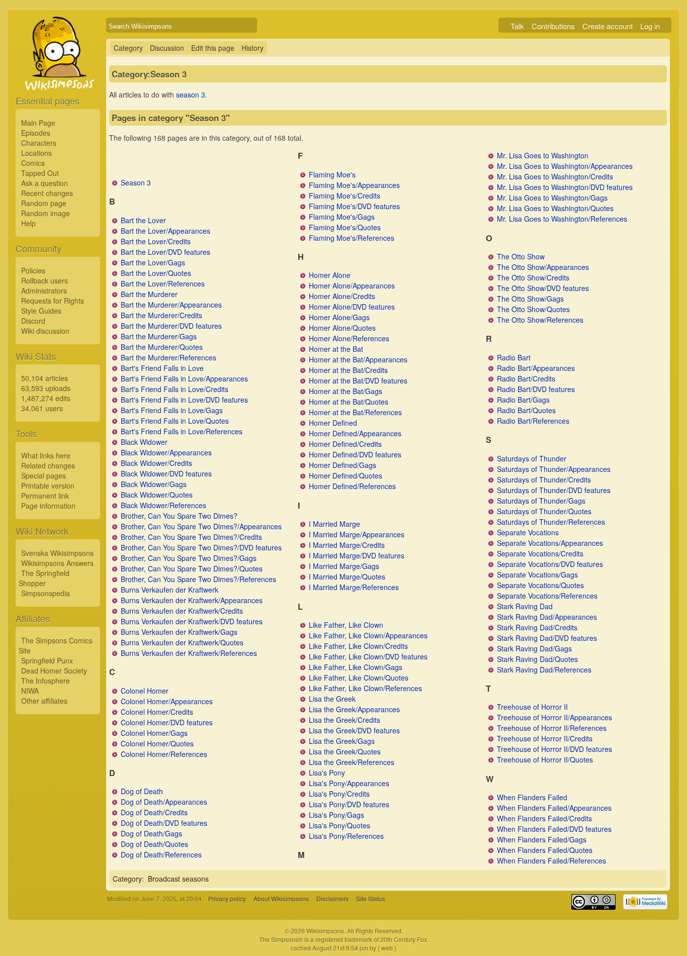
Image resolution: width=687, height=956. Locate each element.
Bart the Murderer (149, 294)
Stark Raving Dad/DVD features (547, 638)
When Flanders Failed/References (551, 860)
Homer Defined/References (352, 486)
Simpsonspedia (45, 593)
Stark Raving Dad (525, 606)
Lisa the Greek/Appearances (354, 709)
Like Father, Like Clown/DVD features (368, 656)
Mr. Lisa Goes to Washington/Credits (555, 176)
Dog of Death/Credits (154, 812)
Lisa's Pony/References (346, 836)
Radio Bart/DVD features (536, 389)
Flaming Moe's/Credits (344, 195)
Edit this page (212, 48)
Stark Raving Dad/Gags (534, 648)
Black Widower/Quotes (157, 495)
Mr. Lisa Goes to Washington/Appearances (565, 166)
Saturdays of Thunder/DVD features (554, 490)
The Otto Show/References (540, 320)
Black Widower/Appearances (166, 452)
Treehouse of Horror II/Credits (544, 738)
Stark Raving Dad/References (544, 669)
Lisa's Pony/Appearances (349, 783)
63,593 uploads (45, 388)
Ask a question (44, 183)
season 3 (190, 94)
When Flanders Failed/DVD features (554, 829)
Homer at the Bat (336, 349)
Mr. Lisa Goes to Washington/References (562, 219)
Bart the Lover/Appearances (165, 231)
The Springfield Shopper (44, 578)
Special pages (43, 475)
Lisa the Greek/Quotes (345, 751)
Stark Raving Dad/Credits (537, 627)
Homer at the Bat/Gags (345, 391)
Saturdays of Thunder (531, 458)
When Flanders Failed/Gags (541, 839)
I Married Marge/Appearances (356, 534)
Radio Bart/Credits (526, 378)
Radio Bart (514, 357)
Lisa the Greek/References (351, 762)
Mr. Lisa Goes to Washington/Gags (552, 198)
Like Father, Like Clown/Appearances (368, 635)
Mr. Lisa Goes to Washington (542, 155)
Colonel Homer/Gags (154, 733)
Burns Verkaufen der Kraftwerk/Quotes (182, 642)
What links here (45, 455)
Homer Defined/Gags (342, 465)
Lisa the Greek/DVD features (354, 730)
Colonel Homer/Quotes (157, 743)
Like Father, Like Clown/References (365, 688)
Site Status (370, 898)
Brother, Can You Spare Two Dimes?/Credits (191, 537)
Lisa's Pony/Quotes (339, 825)
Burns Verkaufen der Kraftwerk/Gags (179, 632)
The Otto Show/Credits (533, 277)
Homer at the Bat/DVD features (358, 380)
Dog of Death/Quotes (154, 844)
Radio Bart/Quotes (526, 410)
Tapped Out (40, 173)
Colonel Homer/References (164, 754)
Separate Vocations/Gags (537, 574)
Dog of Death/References (161, 854)
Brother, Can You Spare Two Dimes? (179, 516)
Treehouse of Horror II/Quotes (545, 759)
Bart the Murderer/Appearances (171, 305)
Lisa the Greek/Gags (342, 741)
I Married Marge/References (354, 587)
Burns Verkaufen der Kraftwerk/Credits (182, 611)
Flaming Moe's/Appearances (354, 185)
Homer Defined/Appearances (355, 433)
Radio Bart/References (533, 421)
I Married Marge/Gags (344, 566)
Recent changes (47, 193)
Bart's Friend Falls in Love (162, 368)
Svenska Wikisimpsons (57, 553)
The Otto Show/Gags (530, 299)
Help (28, 223)
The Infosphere (45, 681)
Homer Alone (330, 275)
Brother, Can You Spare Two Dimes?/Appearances (201, 526)
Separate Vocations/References (547, 596)
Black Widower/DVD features (166, 473)
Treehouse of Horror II (532, 707)
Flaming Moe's (332, 174)
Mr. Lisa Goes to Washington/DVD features (565, 187)
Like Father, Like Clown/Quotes (358, 678)
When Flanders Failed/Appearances (554, 808)
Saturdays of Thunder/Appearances (554, 469)
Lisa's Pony (327, 773)
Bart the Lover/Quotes (156, 273)
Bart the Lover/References (163, 283)
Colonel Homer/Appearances (167, 701)
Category (128, 48)
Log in (650, 26)
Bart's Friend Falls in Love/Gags (172, 410)
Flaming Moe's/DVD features (354, 206)
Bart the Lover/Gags (153, 262)
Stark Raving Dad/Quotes (537, 659)
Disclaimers (332, 898)
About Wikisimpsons (281, 898)
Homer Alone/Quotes (342, 328)
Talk (517, 26)
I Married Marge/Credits (347, 545)
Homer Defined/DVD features (355, 454)
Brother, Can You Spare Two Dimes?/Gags (188, 558)
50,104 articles (44, 378)
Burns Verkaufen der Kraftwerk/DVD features (192, 621)
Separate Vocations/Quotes (540, 585)
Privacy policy (227, 898)
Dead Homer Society (54, 670)
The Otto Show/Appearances (543, 267)
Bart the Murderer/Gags (159, 336)
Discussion (167, 48)
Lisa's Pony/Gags (336, 815)
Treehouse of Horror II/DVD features (554, 749)
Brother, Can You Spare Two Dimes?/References (198, 579)
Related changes (48, 465)
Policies (33, 270)
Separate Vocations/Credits (540, 553)
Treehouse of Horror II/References (552, 728)
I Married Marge (334, 524)
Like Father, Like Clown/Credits (358, 646)
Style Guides (41, 311)
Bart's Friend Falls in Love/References (181, 431)
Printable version (47, 486)
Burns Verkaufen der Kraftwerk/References (189, 653)
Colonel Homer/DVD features (167, 722)
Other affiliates (44, 701)
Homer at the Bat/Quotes (348, 402)
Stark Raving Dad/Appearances (547, 617)
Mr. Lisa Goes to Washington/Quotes (555, 208)
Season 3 (136, 182)
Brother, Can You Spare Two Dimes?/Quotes (192, 568)
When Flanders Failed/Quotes (544, 850)
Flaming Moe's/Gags (342, 217)
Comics (33, 163)
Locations (36, 153)
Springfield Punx (47, 660)
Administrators (44, 290)
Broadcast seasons (178, 879)
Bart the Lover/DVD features (165, 252)
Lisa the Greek (332, 699)
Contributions (553, 26)
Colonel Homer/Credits (157, 712)
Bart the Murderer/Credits (161, 315)
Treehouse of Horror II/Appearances (554, 717)
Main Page (38, 123)
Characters (38, 143)
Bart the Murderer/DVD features (171, 326)
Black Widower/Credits (156, 463)
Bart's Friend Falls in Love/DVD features (184, 400)
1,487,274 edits (45, 398)
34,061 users (42, 408)
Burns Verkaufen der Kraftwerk (169, 590)
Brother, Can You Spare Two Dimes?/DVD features (201, 547)
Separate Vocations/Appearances (550, 543)
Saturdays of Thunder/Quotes (544, 511)
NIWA (30, 691)
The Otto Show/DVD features (543, 288)
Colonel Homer (144, 691)
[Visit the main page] (58, 76)
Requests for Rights (52, 301)
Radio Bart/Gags (523, 400)
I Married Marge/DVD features (356, 555)
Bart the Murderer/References (168, 357)
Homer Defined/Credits (345, 444)
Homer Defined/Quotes (345, 475)
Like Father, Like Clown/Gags (355, 667)
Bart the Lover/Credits (156, 241)
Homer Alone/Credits (342, 296)
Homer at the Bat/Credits (348, 370)
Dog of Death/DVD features (164, 823)
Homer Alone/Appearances (352, 285)
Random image (45, 213)
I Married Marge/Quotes (347, 576)
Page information (48, 506)
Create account (607, 26)
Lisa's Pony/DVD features (349, 804)
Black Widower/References (163, 505)
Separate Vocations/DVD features (550, 564)
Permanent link (45, 496)
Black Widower (144, 442)
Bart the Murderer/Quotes (162, 347)
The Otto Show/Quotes (533, 309)
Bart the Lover (143, 220)
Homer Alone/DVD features (352, 307)
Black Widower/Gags (154, 484)
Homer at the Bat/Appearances (358, 359)
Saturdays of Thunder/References (551, 522)
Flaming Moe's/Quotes (345, 227)
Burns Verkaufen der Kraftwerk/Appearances (192, 600)
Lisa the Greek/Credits (344, 720)
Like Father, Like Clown (346, 625)
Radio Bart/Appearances (536, 368)
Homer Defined (333, 423)
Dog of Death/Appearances (164, 802)
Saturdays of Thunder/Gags (541, 501)
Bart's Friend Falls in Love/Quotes (175, 421)
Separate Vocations (528, 532)
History (252, 48)
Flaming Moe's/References (351, 238)
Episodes (35, 133)
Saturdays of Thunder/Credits (544, 479)
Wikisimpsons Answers (57, 563)
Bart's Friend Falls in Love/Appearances (184, 378)
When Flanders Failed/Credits (544, 818)
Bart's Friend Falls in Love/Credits (174, 389)
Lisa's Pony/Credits (339, 794)
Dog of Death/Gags (151, 833)
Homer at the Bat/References (355, 412)
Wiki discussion (45, 331)
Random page (43, 203)
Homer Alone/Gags (339, 317)
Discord (33, 321)
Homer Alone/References (349, 338)
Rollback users (44, 280)
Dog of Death (142, 791)
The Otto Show (521, 256)
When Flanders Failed (532, 797)
